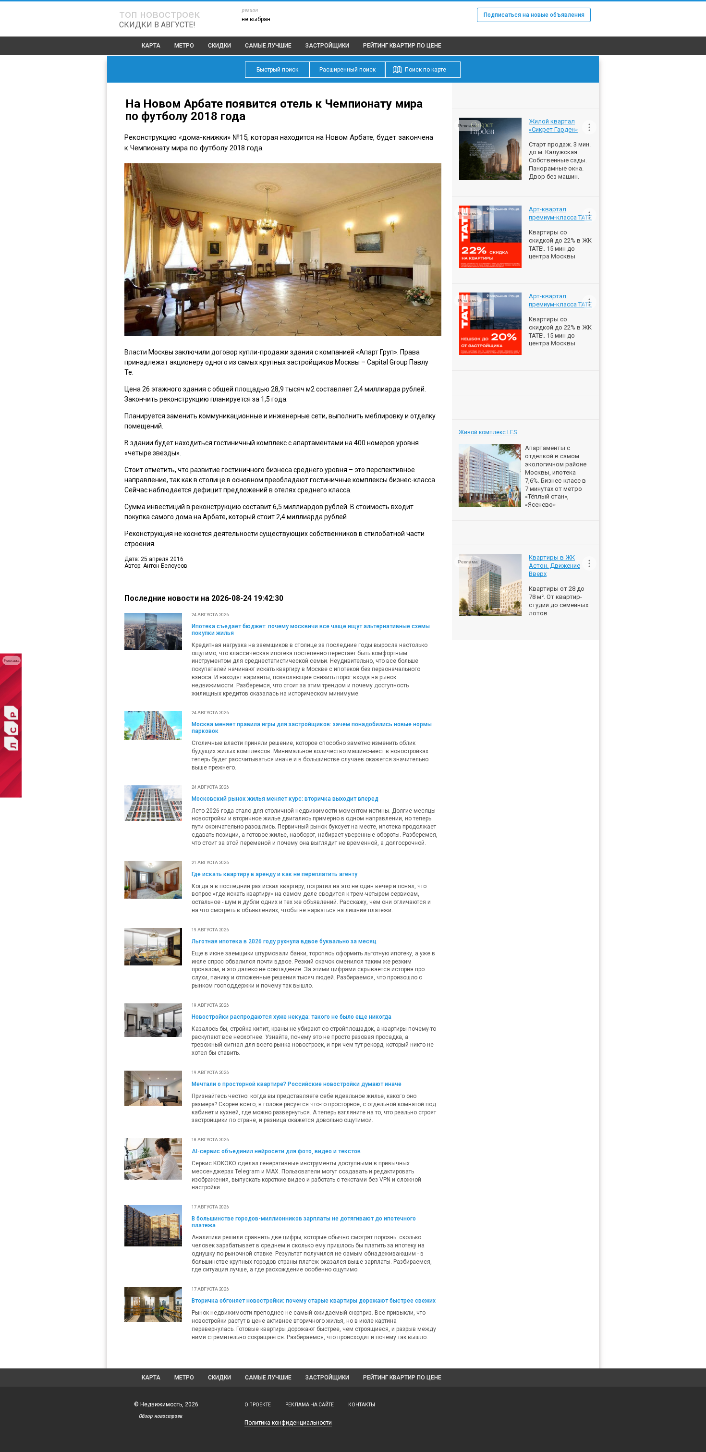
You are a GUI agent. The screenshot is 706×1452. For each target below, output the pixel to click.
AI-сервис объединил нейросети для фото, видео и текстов (276, 1151)
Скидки (219, 45)
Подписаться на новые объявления (534, 15)
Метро (184, 45)
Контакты (361, 1404)
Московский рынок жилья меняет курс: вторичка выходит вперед (285, 798)
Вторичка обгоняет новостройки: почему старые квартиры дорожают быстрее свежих (314, 1300)
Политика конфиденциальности (288, 1422)
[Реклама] (11, 795)
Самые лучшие (268, 45)
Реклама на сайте (309, 1404)
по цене (402, 45)
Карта (151, 45)
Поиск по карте (425, 69)
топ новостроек (159, 14)
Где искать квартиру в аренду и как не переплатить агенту (274, 874)
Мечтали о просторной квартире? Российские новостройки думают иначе (297, 1084)
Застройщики (327, 45)
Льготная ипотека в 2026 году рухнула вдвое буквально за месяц (284, 941)
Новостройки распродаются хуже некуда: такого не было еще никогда (291, 1016)
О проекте (257, 1404)
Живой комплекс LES (488, 432)
